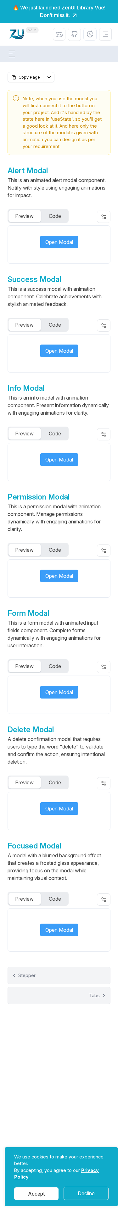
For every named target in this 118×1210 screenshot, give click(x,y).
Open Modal (59, 242)
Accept (36, 1194)
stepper (27, 975)
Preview (24, 216)
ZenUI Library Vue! (83, 7)
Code (55, 216)
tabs (94, 995)
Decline (86, 1193)
